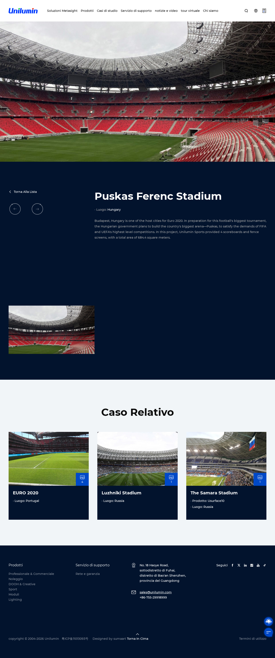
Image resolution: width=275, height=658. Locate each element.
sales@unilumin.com (156, 592)
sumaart (119, 639)
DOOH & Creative (22, 584)
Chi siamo (210, 11)
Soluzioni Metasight (62, 11)
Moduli (14, 594)
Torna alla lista (25, 192)
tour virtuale (190, 11)
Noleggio (16, 579)
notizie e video (166, 11)
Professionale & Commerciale (31, 574)
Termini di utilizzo (252, 639)
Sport (13, 589)
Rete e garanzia (88, 574)
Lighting (15, 600)
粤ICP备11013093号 (75, 639)
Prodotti (87, 11)
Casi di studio (107, 11)
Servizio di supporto (136, 11)
